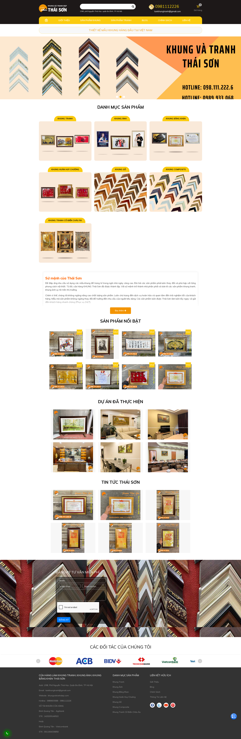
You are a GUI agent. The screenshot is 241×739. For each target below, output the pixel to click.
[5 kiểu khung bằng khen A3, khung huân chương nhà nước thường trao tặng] (73, 505)
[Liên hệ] (7, 733)
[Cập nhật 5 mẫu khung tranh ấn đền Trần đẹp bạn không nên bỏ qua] (168, 505)
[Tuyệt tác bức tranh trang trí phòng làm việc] (73, 457)
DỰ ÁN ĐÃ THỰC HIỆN (120, 401)
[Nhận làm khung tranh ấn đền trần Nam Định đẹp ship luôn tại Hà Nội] (73, 538)
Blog (152, 687)
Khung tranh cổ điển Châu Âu (65, 220)
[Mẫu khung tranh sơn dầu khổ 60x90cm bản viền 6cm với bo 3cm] (66, 377)
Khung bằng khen (176, 118)
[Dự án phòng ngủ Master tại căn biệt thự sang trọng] (168, 424)
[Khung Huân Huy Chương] (65, 191)
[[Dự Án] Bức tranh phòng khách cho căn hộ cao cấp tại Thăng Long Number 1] (120, 424)
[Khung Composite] (176, 191)
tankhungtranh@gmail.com (167, 11)
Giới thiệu (154, 682)
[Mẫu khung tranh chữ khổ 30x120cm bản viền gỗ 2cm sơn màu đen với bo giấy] (138, 344)
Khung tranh (65, 118)
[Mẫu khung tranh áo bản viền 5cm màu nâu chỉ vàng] (102, 377)
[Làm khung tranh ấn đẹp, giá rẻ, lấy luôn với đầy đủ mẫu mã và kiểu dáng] (168, 538)
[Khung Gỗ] (120, 191)
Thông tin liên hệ (158, 697)
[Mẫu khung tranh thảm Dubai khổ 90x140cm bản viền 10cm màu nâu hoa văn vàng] (175, 344)
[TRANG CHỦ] (46, 20)
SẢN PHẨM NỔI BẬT (120, 321)
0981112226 (166, 6)
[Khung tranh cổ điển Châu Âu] (65, 242)
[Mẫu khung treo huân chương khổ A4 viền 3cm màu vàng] (138, 377)
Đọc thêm (119, 310)
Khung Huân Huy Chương (65, 169)
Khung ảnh (120, 118)
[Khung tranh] (65, 140)
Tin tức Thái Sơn (120, 482)
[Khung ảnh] (120, 140)
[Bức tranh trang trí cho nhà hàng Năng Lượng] (168, 457)
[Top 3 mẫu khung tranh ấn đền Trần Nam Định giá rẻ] (120, 538)
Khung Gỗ (120, 169)
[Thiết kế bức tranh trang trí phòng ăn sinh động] (120, 457)
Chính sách (155, 692)
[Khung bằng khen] (176, 140)
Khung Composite (176, 169)
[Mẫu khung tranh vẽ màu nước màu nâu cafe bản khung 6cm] (73, 424)
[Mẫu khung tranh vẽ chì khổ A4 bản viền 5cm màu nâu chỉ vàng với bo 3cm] (102, 344)
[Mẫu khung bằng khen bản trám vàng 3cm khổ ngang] (175, 377)
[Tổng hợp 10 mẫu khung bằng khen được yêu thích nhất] (120, 505)
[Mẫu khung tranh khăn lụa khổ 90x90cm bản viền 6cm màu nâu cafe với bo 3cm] (66, 344)
